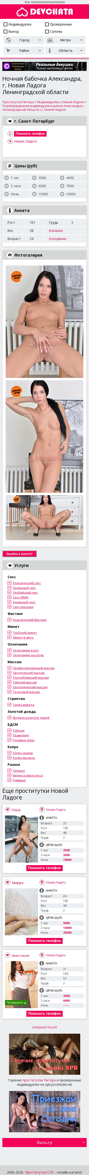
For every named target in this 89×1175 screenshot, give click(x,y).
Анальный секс (24, 602)
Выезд (13, 31)
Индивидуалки (19, 24)
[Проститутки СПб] (44, 11)
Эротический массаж (29, 673)
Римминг (19, 780)
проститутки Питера (39, 1080)
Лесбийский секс (25, 592)
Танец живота (23, 705)
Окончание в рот (26, 650)
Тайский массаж (25, 682)
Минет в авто (23, 637)
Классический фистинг (30, 620)
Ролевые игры (23, 740)
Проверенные (60, 24)
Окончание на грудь (28, 655)
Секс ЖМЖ (20, 597)
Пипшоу (19, 770)
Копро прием (23, 753)
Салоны (55, 31)
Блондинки (57, 238)
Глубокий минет (25, 632)
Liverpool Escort (44, 1027)
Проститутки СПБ (39, 1172)
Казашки (56, 230)
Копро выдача (24, 758)
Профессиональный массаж (34, 668)
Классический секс (27, 583)
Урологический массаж (30, 687)
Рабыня (18, 730)
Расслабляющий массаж (31, 677)
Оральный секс (24, 588)
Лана (16, 809)
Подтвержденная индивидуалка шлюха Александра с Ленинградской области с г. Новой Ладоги (43, 108)
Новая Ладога (25, 141)
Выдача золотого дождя (31, 717)
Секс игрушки (23, 607)
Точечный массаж (26, 692)
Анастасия (20, 955)
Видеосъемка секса (28, 775)
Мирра (17, 882)
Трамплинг (21, 735)
